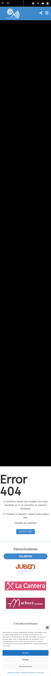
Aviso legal (40, 672)
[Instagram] (38, 3)
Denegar (25, 659)
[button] (47, 627)
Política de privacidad (28, 672)
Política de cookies (13, 672)
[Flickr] (48, 3)
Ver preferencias (25, 666)
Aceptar (25, 653)
